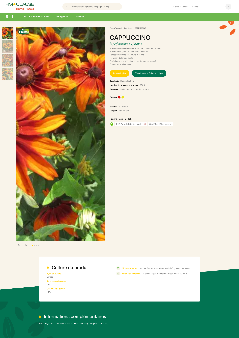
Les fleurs (79, 16)
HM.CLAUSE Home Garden (36, 16)
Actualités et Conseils (179, 6)
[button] (26, 246)
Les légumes (62, 16)
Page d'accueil (115, 28)
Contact (195, 6)
